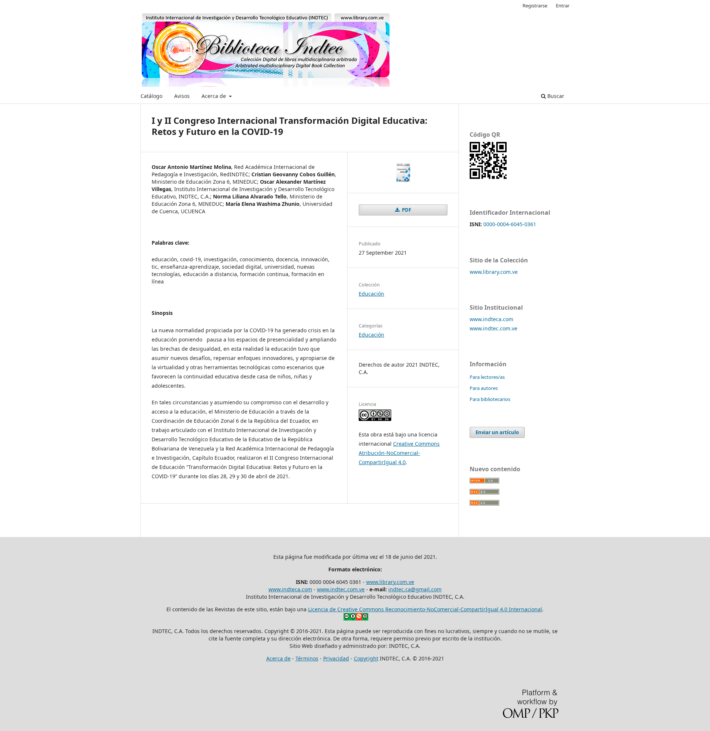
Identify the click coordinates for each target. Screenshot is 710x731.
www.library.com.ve (494, 271)
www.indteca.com (491, 319)
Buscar (555, 95)
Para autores (484, 388)
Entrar (562, 5)
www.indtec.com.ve (493, 328)
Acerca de (214, 95)
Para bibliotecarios (490, 399)
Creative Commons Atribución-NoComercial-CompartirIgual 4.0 (399, 453)
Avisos (182, 95)
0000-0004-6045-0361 (509, 224)
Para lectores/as (487, 377)
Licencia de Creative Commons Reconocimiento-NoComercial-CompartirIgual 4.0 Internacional (425, 609)
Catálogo (151, 95)
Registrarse (535, 5)
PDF (406, 210)
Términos (306, 658)
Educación (371, 293)
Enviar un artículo (497, 432)
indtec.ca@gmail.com (415, 589)
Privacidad (336, 658)
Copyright (366, 658)
